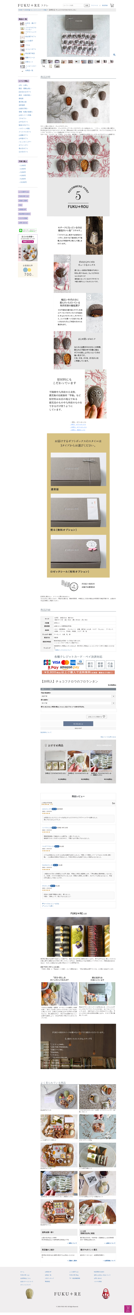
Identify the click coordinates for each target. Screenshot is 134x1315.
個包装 (21, 98)
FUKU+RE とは (23, 196)
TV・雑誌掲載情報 (74, 1278)
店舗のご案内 (23, 200)
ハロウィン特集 (24, 128)
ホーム (22, 1272)
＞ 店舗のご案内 (72, 1260)
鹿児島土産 (23, 102)
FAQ (20, 205)
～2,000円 (22, 169)
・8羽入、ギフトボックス (78, 424)
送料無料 (22, 105)
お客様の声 (22, 209)
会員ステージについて (26, 1281)
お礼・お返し (23, 85)
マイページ (94, 5)
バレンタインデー (25, 142)
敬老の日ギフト (24, 125)
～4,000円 (22, 175)
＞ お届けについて (109, 1243)
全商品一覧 (48, 1275)
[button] (42, 762)
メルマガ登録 (23, 218)
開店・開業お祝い (25, 88)
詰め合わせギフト (25, 92)
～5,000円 (22, 179)
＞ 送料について (72, 1243)
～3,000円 (22, 172)
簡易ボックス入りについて (63, 650)
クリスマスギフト (25, 132)
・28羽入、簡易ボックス (77, 430)
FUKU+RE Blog (73, 1275)
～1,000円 (22, 165)
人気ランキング (49, 1278)
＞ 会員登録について (109, 1260)
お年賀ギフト (23, 138)
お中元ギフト (23, 122)
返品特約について (46, 732)
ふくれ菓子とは (24, 192)
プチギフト (23, 118)
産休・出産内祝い (25, 95)
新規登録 (105, 5)
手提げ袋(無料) (46, 693)
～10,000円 (23, 182)
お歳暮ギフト (23, 135)
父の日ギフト (23, 152)
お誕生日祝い (23, 108)
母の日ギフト (23, 148)
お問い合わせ (23, 222)
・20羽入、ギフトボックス (78, 427)
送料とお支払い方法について (102, 1275)
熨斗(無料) (45, 700)
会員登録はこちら (25, 1278)
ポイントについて (25, 1284)
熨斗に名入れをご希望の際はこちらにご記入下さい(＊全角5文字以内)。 (63, 707)
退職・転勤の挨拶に (26, 112)
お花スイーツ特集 (25, 115)
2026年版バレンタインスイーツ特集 (35, 10)
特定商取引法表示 (24, 214)
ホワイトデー (23, 145)
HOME (20, 10)
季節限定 (47, 1281)
